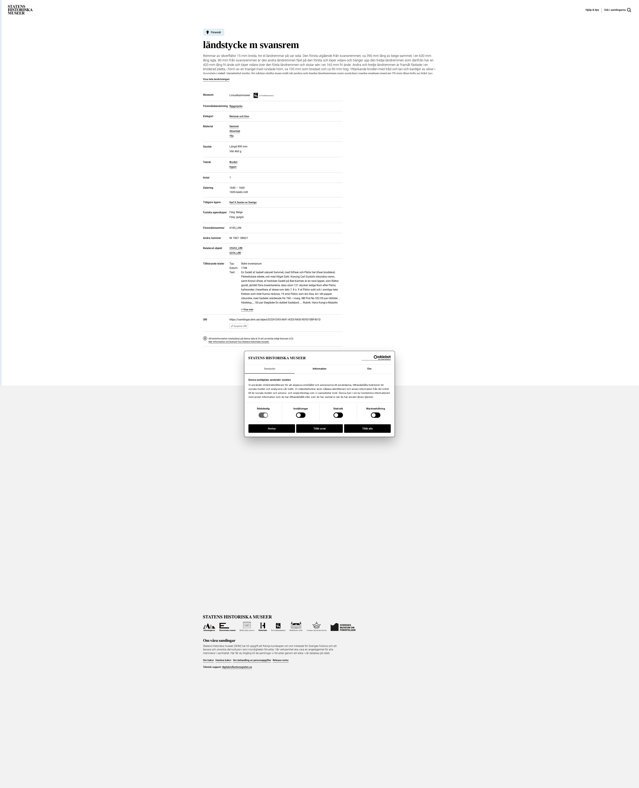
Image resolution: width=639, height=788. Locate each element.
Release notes (281, 660)
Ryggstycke (235, 106)
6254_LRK (235, 252)
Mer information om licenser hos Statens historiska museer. (239, 341)
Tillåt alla (367, 428)
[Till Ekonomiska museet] (227, 626)
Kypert (232, 166)
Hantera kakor (223, 660)
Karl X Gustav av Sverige (243, 202)
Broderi (233, 162)
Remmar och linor (239, 116)
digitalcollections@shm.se (237, 667)
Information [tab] (319, 368)
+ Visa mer (247, 309)
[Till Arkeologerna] (209, 626)
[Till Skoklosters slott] (296, 626)
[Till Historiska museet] (263, 626)
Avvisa (272, 428)
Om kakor (208, 660)
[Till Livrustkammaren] (278, 626)
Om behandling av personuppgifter (252, 660)
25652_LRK (235, 248)
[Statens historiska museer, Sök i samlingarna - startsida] (20, 9)
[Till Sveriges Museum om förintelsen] (343, 626)
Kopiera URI (240, 326)
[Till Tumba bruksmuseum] (317, 626)
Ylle (231, 135)
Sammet (234, 126)
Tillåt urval (320, 428)
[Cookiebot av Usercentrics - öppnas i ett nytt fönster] (376, 357)
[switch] (301, 415)
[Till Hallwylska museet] (247, 626)
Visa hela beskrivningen (216, 79)
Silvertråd (234, 131)
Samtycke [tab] (269, 368)
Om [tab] (369, 368)
